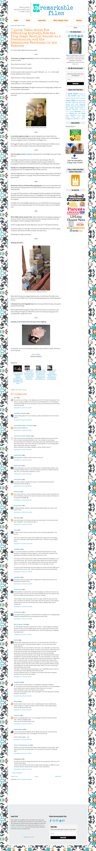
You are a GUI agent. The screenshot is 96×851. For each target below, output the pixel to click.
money (72, 111)
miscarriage (82, 109)
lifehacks (82, 106)
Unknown (17, 491)
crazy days (24, 389)
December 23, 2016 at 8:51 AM (22, 449)
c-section (83, 95)
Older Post (58, 776)
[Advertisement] (36, 792)
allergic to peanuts (26, 154)
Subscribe (42, 20)
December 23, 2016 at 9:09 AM (22, 500)
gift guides (79, 102)
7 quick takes (18, 389)
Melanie (16, 701)
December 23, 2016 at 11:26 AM (23, 524)
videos (83, 118)
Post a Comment (17, 773)
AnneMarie (17, 549)
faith (70, 102)
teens (72, 118)
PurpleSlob (17, 682)
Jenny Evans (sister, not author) (23, 425)
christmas (72, 98)
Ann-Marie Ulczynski (20, 413)
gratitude (68, 104)
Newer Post (14, 776)
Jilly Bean (17, 518)
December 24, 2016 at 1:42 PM (22, 753)
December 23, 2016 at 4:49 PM (22, 676)
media (76, 108)
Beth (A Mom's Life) (20, 624)
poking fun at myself (77, 113)
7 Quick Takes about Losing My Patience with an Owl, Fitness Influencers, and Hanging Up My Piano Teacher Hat (40, 374)
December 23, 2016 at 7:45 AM (22, 407)
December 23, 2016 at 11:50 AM (23, 618)
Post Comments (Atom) (25, 779)
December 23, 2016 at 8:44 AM (22, 430)
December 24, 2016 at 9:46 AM (22, 739)
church (77, 98)
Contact (79, 20)
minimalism (75, 109)
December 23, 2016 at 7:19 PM (22, 696)
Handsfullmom (18, 729)
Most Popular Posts (60, 20)
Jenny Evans (18, 455)
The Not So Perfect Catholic (22, 436)
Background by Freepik (29, 837)
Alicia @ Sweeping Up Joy (22, 745)
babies (81, 94)
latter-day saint (75, 106)
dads (77, 100)
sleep (78, 117)
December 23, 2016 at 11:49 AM (23, 606)
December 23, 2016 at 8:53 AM (22, 460)
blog (78, 95)
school (79, 115)
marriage (71, 108)
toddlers (76, 118)
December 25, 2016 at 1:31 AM (22, 769)
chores (67, 98)
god (84, 102)
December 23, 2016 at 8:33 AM (22, 420)
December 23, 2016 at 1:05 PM (22, 634)
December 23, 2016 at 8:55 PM (22, 710)
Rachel (16, 640)
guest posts (74, 104)
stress (83, 117)
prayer (67, 115)
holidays (68, 106)
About (28, 20)
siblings (73, 117)
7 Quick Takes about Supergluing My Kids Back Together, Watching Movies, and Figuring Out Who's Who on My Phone (18, 377)
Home (16, 20)
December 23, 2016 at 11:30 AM (23, 543)
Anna (15, 530)
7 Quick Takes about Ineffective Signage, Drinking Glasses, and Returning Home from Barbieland (52, 374)
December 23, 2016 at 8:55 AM (22, 474)
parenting (77, 111)
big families (72, 96)
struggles (68, 118)
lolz (67, 108)
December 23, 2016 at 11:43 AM (23, 571)
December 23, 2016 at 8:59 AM (22, 486)
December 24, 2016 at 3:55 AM (22, 723)
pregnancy (73, 115)
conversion (82, 98)
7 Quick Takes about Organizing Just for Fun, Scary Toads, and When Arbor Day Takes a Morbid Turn (29, 374)
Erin (15, 397)
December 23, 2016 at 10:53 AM (23, 512)
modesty (67, 111)
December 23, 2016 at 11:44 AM (23, 584)
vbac (80, 118)
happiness (82, 104)
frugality (74, 102)
